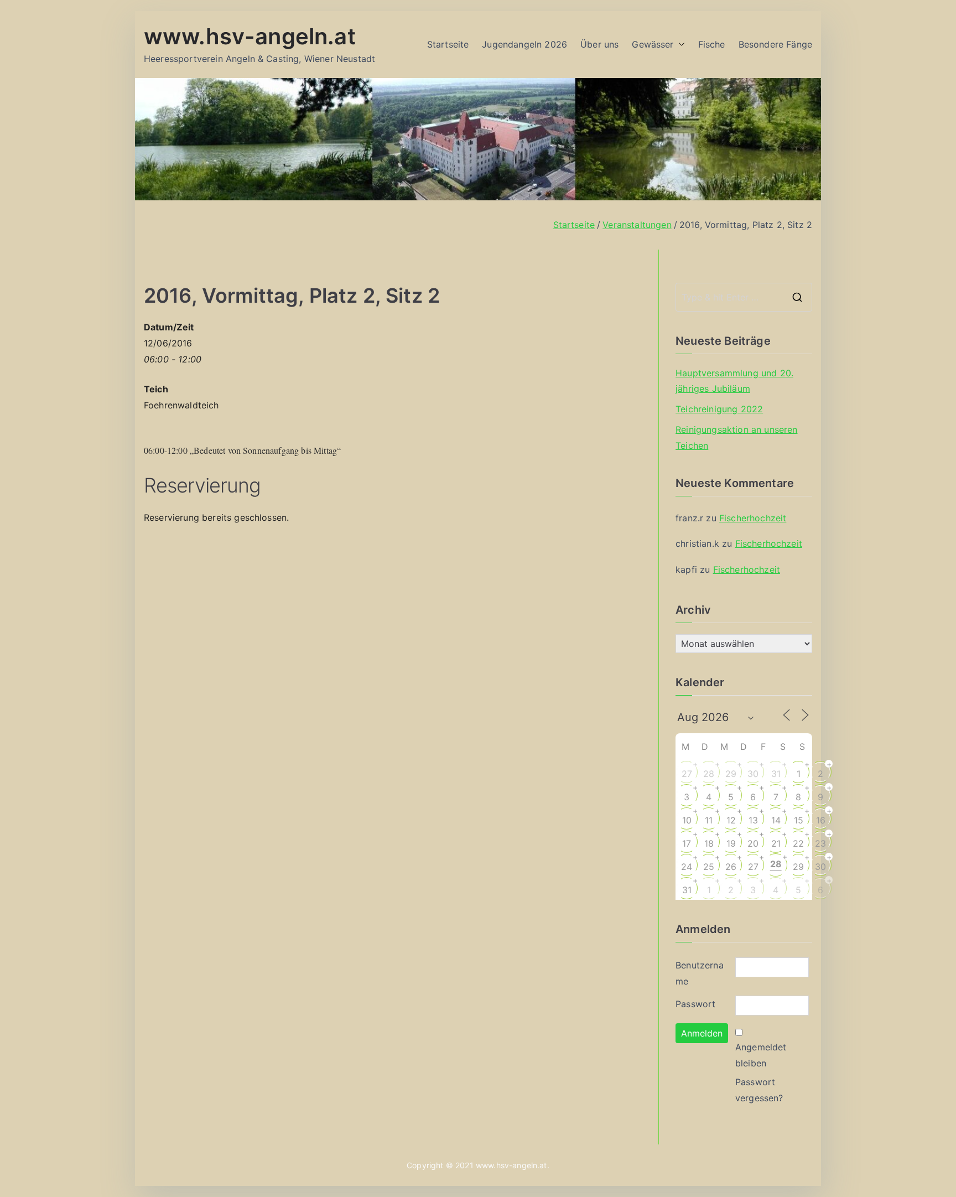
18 (709, 843)
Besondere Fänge (775, 44)
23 (820, 843)
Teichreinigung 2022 (719, 408)
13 (753, 820)
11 (709, 820)
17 (686, 843)
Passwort (695, 1003)
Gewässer (652, 44)
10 (687, 820)
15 (798, 820)
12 (731, 820)
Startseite (448, 44)
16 (820, 820)
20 (752, 843)
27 (687, 773)
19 (731, 843)
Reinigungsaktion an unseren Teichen (736, 437)
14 (776, 820)
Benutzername (700, 973)
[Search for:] (744, 297)
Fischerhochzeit (752, 518)
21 (776, 843)
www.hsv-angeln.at (250, 36)
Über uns (599, 44)
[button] (679, 45)
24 (686, 866)
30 (752, 773)
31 (776, 773)
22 (798, 843)
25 (708, 866)
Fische (711, 44)
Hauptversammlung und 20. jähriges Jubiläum (734, 381)
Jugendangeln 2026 (524, 44)
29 (730, 773)
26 (730, 866)
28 (708, 773)
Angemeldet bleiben (761, 1055)
